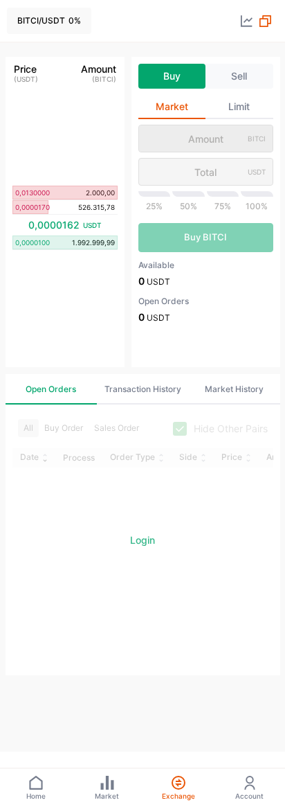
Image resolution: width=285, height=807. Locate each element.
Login (142, 540)
